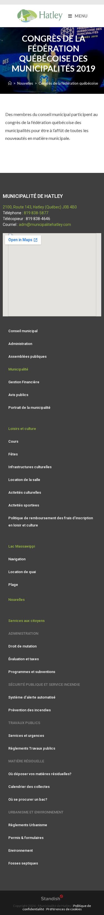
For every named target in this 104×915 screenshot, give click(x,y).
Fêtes (13, 454)
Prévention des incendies (29, 710)
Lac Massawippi (21, 546)
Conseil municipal (22, 331)
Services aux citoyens (26, 621)
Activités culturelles (24, 492)
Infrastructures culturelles (30, 467)
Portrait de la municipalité (29, 407)
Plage (13, 585)
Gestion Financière (23, 382)
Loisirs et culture (22, 429)
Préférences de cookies (64, 909)
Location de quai (22, 572)
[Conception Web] (52, 899)
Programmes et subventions (31, 672)
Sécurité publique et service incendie (44, 684)
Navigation (17, 559)
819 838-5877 (36, 213)
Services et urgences (26, 735)
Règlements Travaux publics (31, 748)
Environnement (20, 850)
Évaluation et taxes (23, 659)
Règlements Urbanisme (27, 825)
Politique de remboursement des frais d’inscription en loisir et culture (50, 521)
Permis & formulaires (26, 838)
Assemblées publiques (27, 356)
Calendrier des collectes (29, 787)
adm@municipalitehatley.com (45, 224)
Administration (20, 344)
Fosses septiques (23, 863)
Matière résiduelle (26, 761)
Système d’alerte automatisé (31, 697)
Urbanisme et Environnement (36, 812)
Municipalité (18, 369)
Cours (13, 441)
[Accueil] (10, 83)
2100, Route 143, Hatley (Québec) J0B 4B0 (40, 207)
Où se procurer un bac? (27, 799)
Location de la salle (24, 480)
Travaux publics (24, 723)
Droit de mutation (22, 646)
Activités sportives (23, 505)
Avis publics (18, 395)
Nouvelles (16, 600)
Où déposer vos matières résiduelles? (39, 774)
